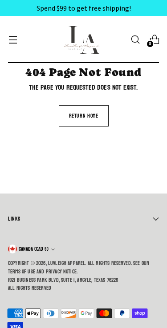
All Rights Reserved (29, 288)
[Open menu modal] (13, 40)
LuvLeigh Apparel (67, 263)
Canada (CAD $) (34, 249)
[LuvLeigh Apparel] (84, 39)
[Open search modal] (135, 40)
